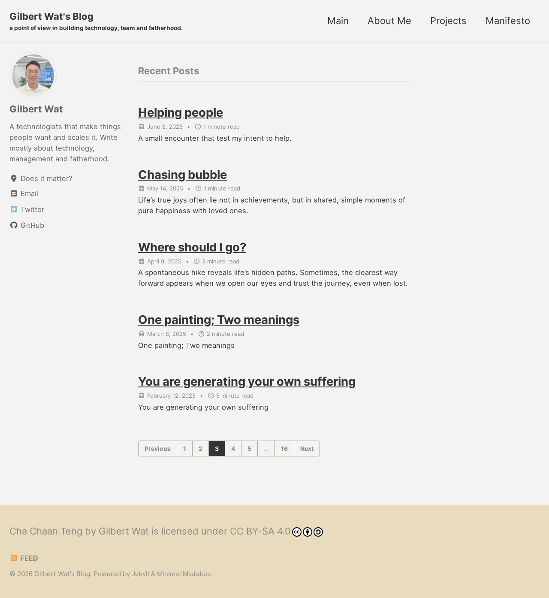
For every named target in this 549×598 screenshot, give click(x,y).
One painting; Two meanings (218, 319)
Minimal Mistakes (184, 574)
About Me (389, 20)
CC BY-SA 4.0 (260, 531)
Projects (448, 20)
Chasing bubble (182, 174)
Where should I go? (192, 247)
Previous (158, 448)
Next (307, 448)
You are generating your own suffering (247, 381)
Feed (28, 558)
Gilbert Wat (36, 109)
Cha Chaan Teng (45, 531)
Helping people (180, 112)
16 (284, 448)
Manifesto (508, 20)
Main (338, 20)
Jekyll (140, 574)
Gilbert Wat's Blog (96, 21)
